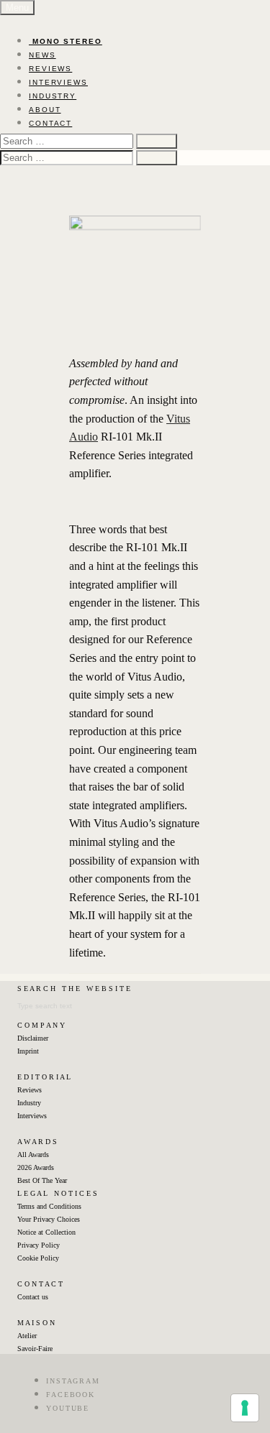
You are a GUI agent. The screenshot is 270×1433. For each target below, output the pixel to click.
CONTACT (50, 123)
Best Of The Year (42, 1180)
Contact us (32, 1297)
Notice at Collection (46, 1232)
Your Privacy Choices (48, 1219)
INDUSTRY (52, 96)
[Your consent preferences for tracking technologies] (244, 1408)
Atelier (27, 1336)
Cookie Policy (38, 1258)
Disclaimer (32, 1038)
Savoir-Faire (35, 1349)
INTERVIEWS (58, 82)
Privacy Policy (38, 1245)
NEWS (42, 55)
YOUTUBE (67, 1408)
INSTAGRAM (73, 1381)
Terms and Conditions (49, 1206)
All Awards (33, 1154)
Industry (29, 1103)
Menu (17, 7)
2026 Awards (35, 1167)
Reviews (29, 1090)
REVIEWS (50, 69)
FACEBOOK (70, 1395)
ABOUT (45, 110)
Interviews (32, 1116)
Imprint (28, 1051)
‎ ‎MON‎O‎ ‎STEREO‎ (65, 41)
